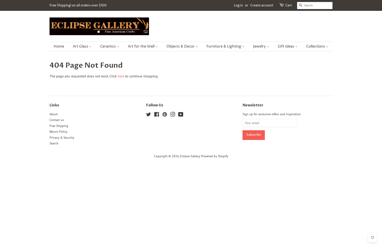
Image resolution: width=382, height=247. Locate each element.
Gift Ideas (286, 46)
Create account (261, 5)
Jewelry (260, 46)
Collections (316, 46)
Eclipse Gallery (190, 156)
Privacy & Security (62, 138)
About (54, 114)
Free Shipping (59, 126)
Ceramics (108, 46)
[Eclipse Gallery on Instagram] (172, 115)
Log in (238, 5)
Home (59, 46)
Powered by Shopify (214, 156)
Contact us (57, 120)
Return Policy (58, 132)
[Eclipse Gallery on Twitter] (148, 115)
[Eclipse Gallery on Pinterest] (164, 115)
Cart (288, 5)
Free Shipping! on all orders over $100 (78, 5)
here (121, 76)
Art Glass (81, 46)
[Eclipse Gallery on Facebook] (156, 115)
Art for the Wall (141, 46)
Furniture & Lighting (224, 46)
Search (54, 143)
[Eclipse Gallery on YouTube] (180, 115)
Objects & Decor (180, 46)
